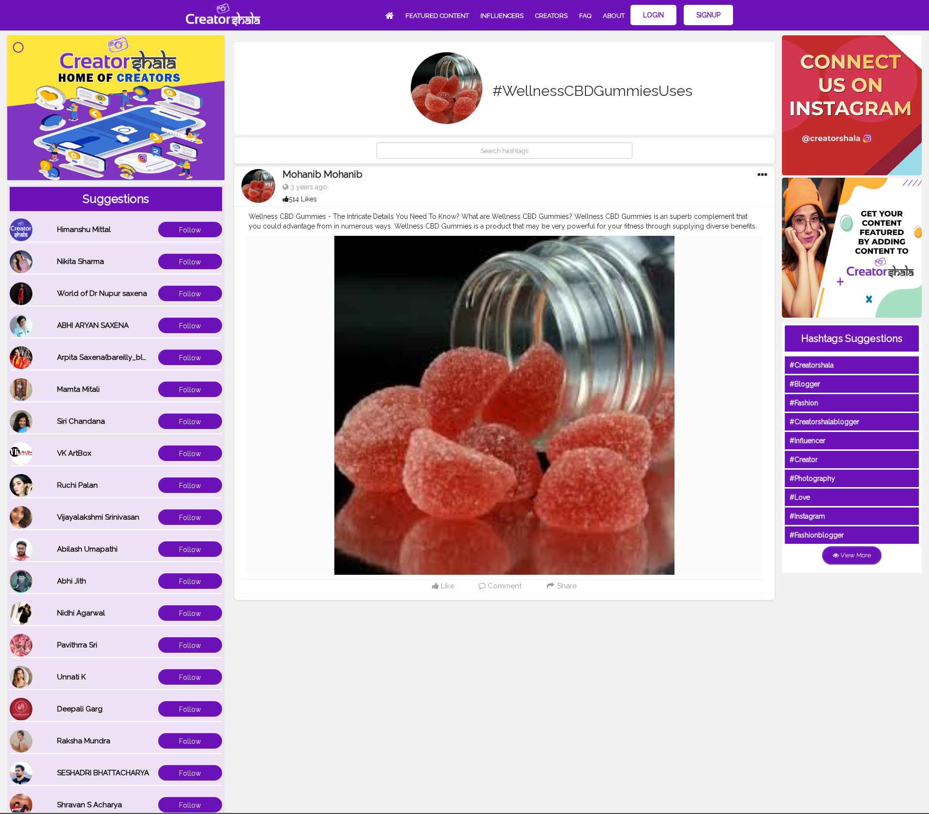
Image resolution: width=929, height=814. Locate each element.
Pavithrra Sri (77, 645)
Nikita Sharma (80, 261)
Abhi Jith (71, 581)
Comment (504, 586)
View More (855, 555)
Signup (708, 15)
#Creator (804, 459)
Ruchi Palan (77, 485)
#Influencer (807, 441)
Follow (190, 230)
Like (446, 586)
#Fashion (804, 403)
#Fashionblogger (817, 535)
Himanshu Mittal (84, 229)
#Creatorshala (812, 365)
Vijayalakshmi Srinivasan (98, 517)
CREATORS (551, 15)
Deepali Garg (80, 709)
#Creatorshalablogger (824, 422)
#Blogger (805, 384)
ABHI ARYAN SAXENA (93, 325)
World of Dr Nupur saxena (102, 293)
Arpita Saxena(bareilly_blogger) (111, 357)
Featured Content (437, 15)
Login (653, 15)
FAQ (585, 15)
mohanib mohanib (322, 174)
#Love (800, 497)
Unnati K (71, 677)
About (614, 15)
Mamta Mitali (78, 389)
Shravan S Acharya (89, 804)
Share (566, 586)
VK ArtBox (74, 453)
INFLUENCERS (502, 15)
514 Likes (303, 199)
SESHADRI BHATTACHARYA (103, 772)
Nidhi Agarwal (81, 613)
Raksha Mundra (83, 741)
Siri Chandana (81, 421)
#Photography (812, 478)
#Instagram (807, 516)
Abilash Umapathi (87, 549)
